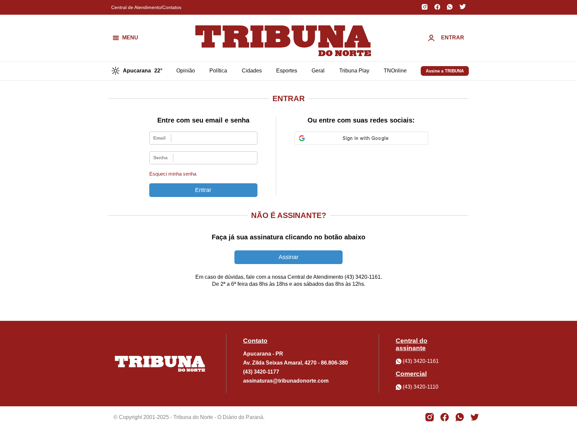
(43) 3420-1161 (421, 361)
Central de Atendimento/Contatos (146, 7)
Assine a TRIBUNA (445, 70)
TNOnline (395, 70)
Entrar (203, 190)
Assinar (288, 257)
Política (218, 70)
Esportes (286, 70)
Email (159, 138)
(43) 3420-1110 (420, 387)
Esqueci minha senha (172, 174)
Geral (318, 70)
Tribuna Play (354, 70)
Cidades (252, 70)
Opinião (185, 70)
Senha (160, 157)
